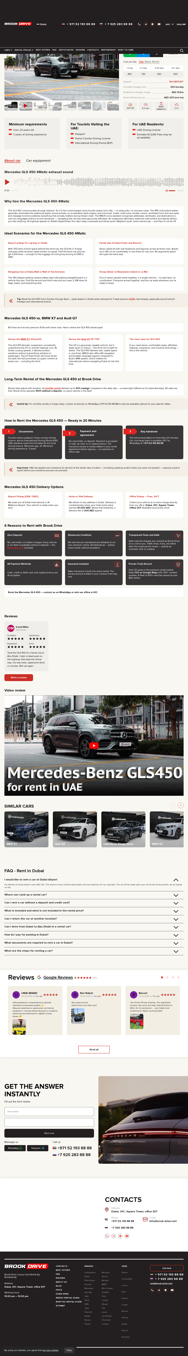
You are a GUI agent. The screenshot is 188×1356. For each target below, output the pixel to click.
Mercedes (88, 1288)
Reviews (80, 50)
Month (155, 61)
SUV (124, 1292)
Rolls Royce (89, 1280)
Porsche (88, 1284)
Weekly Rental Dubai (67, 1298)
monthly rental (53, 388)
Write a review (19, 677)
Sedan (124, 1324)
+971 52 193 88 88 (75, 1148)
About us (61, 1282)
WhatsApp (13, 1148)
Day (141, 61)
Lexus (104, 1312)
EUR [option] (172, 31)
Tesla (86, 1300)
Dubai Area (62, 1294)
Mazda (105, 1304)
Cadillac (105, 1292)
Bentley (105, 1280)
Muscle (125, 1311)
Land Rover (107, 1316)
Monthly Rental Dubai (69, 1302)
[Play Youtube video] (94, 745)
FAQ (54, 50)
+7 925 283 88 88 (74, 1154)
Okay (69, 1350)
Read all (94, 1049)
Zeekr (87, 1276)
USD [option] (173, 22)
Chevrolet (106, 1320)
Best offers (43, 50)
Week (148, 61)
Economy (126, 1337)
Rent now (49, 1133)
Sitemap (60, 1306)
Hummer (88, 1312)
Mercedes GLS (15, 547)
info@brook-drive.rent (163, 1221)
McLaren (106, 1272)
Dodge (87, 1316)
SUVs (132, 299)
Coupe (125, 1305)
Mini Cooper (107, 1288)
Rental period (23, 50)
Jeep (86, 1308)
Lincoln (105, 1300)
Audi (86, 1296)
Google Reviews (58, 977)
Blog (59, 1286)
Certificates (66, 50)
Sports (124, 1272)
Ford (104, 1296)
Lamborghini (90, 1272)
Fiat (103, 1308)
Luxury (125, 1285)
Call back (166, 1268)
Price (59, 1290)
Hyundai (88, 1292)
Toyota (87, 1324)
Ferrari (105, 1276)
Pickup (125, 1317)
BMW (104, 1284)
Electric (125, 1330)
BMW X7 (25, 339)
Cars (7, 50)
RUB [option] (173, 26)
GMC (86, 1304)
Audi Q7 (85, 339)
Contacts (93, 50)
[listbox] (168, 24)
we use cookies (50, 1350)
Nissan (87, 1320)
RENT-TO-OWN (126, 50)
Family (125, 1298)
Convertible (127, 1279)
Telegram (36, 1148)
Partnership (108, 50)
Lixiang (105, 1324)
